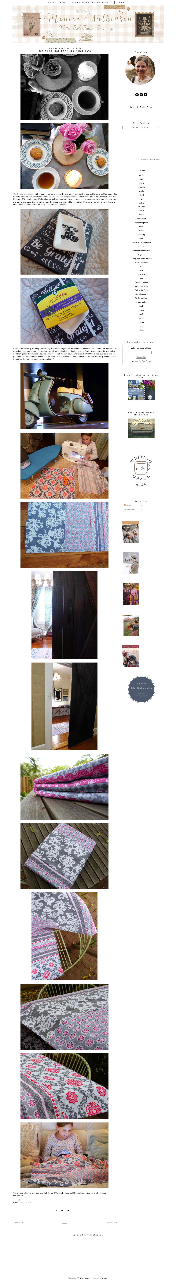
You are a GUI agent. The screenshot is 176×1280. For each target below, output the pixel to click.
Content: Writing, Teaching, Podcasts (92, 2)
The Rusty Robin (141, 298)
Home (51, 2)
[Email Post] (19, 1200)
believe (141, 211)
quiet (141, 239)
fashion (141, 322)
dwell (141, 175)
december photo (141, 223)
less (141, 326)
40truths (141, 247)
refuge (141, 330)
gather (141, 203)
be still (141, 227)
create (141, 191)
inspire (141, 231)
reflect (141, 195)
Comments (130, 510)
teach (141, 215)
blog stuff (141, 255)
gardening (141, 235)
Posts (128, 505)
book (141, 306)
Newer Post (112, 1223)
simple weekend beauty (141, 243)
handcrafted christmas (141, 251)
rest (141, 270)
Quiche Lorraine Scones (23, 194)
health (141, 310)
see (141, 278)
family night (141, 219)
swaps (141, 267)
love (29, 1203)
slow (141, 199)
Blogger (104, 1278)
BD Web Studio (83, 1278)
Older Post (18, 1223)
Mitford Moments (141, 263)
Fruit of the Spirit (141, 290)
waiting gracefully (141, 286)
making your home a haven (141, 259)
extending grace (141, 294)
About (63, 2)
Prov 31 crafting (141, 282)
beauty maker (141, 302)
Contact (122, 2)
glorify (141, 314)
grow (141, 318)
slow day (141, 207)
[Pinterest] (137, 94)
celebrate (23, 1203)
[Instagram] (141, 94)
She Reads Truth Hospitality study (63, 196)
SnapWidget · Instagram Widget (150, 159)
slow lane (141, 274)
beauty (141, 183)
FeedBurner (146, 361)
